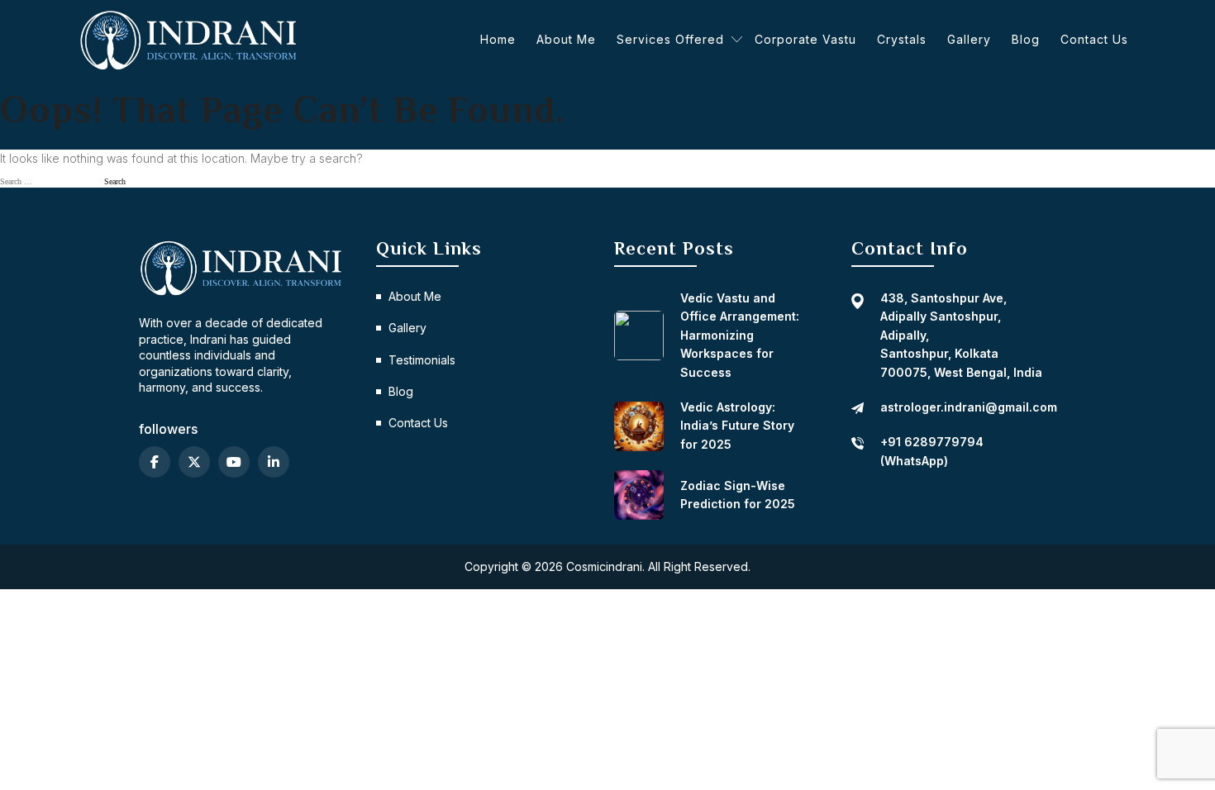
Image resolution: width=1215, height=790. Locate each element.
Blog (1026, 39)
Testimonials (421, 360)
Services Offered (670, 39)
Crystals (902, 39)
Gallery (969, 39)
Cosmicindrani (604, 566)
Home (498, 39)
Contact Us (1094, 39)
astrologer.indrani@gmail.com (968, 407)
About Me (566, 39)
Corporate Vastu (805, 39)
